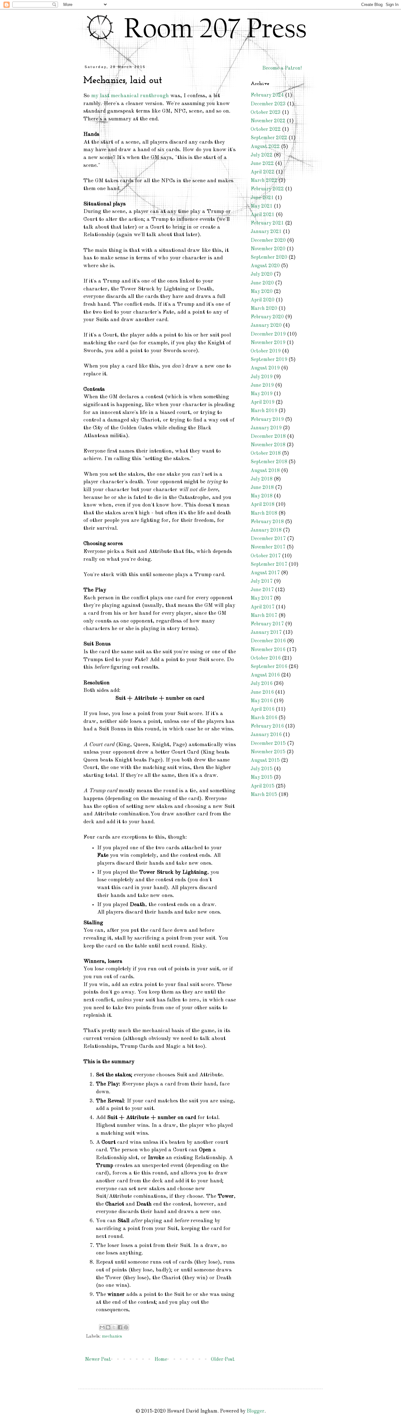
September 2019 (269, 359)
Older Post (223, 1359)
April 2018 (262, 504)
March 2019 (264, 410)
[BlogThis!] (108, 1327)
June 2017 (262, 589)
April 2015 (262, 786)
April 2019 (262, 402)
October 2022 (266, 129)
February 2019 (267, 419)
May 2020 (262, 291)
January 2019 (266, 428)
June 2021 (262, 197)
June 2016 (262, 692)
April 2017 (262, 607)
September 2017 (269, 564)
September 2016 (269, 666)
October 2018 (266, 453)
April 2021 (262, 214)
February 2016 (267, 726)
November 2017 (268, 547)
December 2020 (268, 240)
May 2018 (262, 496)
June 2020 (262, 283)
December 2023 (268, 104)
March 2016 (264, 717)
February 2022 (267, 189)
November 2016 (268, 649)
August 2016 (265, 675)
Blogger (255, 1411)
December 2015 (268, 743)
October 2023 (266, 112)
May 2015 (262, 777)
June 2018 (262, 487)
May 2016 (262, 700)
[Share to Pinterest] (126, 1327)
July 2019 (262, 376)
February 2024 (267, 95)
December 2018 (268, 436)
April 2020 (262, 300)
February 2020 (267, 317)
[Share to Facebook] (120, 1327)
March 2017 (264, 615)
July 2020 (262, 274)
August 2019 (265, 368)
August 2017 (265, 573)
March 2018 (264, 513)
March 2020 (264, 308)
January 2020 (266, 325)
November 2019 (268, 342)
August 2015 (265, 760)
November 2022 (268, 121)
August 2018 (265, 470)
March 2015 (264, 794)
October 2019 (266, 351)
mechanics (112, 1336)
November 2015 (268, 752)
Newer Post (98, 1359)
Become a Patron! (282, 68)
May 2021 (262, 206)
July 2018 (262, 479)
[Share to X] (114, 1327)
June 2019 (262, 385)
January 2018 (266, 530)
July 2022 (262, 155)
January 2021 (266, 231)
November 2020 (268, 249)
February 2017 (267, 624)
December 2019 (268, 334)
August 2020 (265, 265)
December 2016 (268, 641)
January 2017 (266, 632)
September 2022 (269, 138)
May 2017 (262, 598)
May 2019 (262, 393)
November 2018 (268, 445)
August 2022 (265, 146)
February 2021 (267, 223)
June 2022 (262, 163)
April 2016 (262, 709)
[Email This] (102, 1327)
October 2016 (266, 658)
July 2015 (262, 769)
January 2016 (266, 734)
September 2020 (269, 257)
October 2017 (266, 556)
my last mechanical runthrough (130, 95)
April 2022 (262, 172)
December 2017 (268, 538)
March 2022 (264, 180)
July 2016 (262, 683)
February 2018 (267, 521)
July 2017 (262, 581)
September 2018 (269, 461)
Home (160, 1359)
